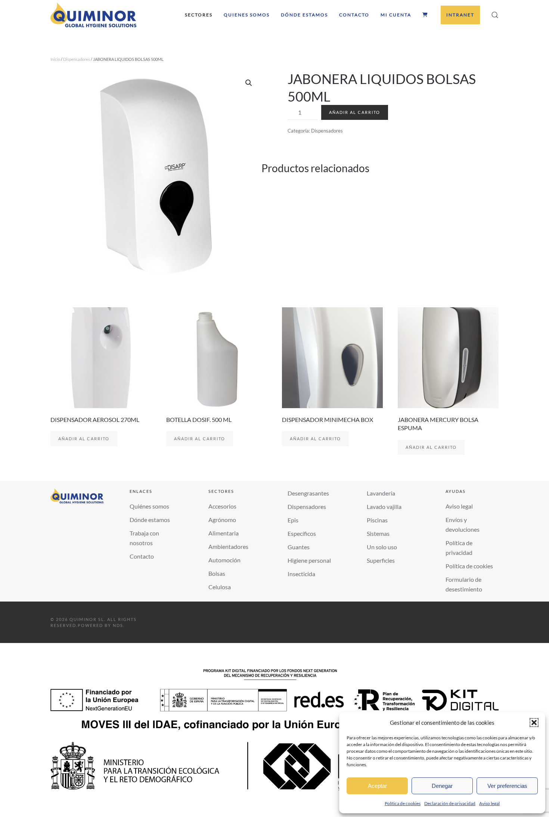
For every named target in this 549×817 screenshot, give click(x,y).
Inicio (55, 59)
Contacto (354, 15)
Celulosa (219, 586)
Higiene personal (309, 560)
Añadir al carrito (354, 112)
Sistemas (378, 533)
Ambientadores (228, 546)
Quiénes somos (149, 506)
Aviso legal (489, 803)
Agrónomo (222, 519)
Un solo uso (382, 546)
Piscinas (377, 520)
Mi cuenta (396, 15)
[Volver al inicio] (93, 15)
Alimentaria (223, 533)
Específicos (302, 533)
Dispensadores (76, 59)
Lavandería (381, 493)
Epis (293, 520)
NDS (118, 625)
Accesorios (222, 506)
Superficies (381, 560)
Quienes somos (247, 15)
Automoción (224, 559)
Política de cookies (403, 803)
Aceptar (377, 786)
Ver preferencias (507, 786)
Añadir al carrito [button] (83, 438)
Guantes (299, 546)
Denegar (442, 786)
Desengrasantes (308, 493)
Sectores (199, 15)
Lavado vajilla (384, 506)
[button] (534, 722)
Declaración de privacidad (449, 803)
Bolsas (216, 573)
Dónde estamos (304, 15)
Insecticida (301, 573)
